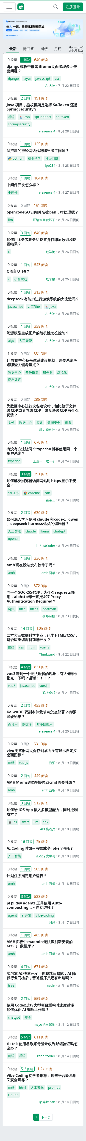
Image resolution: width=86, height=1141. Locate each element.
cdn (47, 493)
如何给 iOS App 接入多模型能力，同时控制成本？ (42, 812)
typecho (14, 461)
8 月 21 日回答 (68, 692)
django (13, 78)
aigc (11, 340)
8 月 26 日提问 (68, 220)
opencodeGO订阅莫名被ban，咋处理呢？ (42, 212)
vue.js (44, 647)
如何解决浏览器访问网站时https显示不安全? (41, 482)
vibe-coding (45, 915)
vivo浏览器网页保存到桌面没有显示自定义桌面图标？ (42, 752)
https (34, 609)
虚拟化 (62, 372)
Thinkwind (47, 654)
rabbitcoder (46, 1056)
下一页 (46, 1117)
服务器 (48, 372)
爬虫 (11, 609)
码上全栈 (48, 692)
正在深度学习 (45, 856)
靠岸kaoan (47, 1102)
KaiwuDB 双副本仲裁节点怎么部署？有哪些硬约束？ (41, 714)
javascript (42, 78)
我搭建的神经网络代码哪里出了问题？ (38, 150)
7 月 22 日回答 (68, 85)
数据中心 (14, 372)
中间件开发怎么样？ (23, 184)
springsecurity (19, 124)
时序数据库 (44, 724)
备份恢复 (31, 372)
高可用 (13, 724)
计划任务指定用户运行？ (27, 875)
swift (25, 822)
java (27, 117)
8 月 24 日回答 (68, 461)
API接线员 (47, 829)
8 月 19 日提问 (68, 763)
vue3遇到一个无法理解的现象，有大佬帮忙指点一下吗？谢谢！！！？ (42, 675)
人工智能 (34, 306)
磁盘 (68, 422)
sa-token (62, 117)
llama (44, 531)
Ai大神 (50, 85)
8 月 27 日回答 (68, 192)
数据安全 (53, 422)
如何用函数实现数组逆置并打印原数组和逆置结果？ (41, 241)
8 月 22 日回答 (68, 654)
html (32, 647)
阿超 (52, 922)
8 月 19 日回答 (68, 790)
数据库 (27, 724)
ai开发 (26, 915)
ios (15, 822)
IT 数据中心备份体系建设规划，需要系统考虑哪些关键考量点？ (42, 362)
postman (49, 609)
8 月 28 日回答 (68, 131)
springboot (42, 117)
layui (27, 78)
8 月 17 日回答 (68, 922)
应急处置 (14, 379)
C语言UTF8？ (18, 271)
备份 (11, 422)
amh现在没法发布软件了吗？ (31, 564)
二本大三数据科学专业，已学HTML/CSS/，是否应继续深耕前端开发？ (42, 637)
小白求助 (20, 279)
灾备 (39, 422)
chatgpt (59, 531)
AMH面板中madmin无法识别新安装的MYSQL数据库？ (40, 944)
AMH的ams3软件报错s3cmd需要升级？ (41, 782)
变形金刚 (48, 616)
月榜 (57, 48)
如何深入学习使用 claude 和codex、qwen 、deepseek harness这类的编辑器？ (42, 521)
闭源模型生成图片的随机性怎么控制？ (38, 332)
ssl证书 (13, 493)
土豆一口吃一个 (44, 461)
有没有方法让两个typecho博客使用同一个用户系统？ (42, 451)
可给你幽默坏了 (44, 220)
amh (11, 572)
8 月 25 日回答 (68, 429)
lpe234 (50, 165)
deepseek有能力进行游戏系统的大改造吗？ (43, 298)
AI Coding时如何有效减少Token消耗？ (40, 848)
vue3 (11, 685)
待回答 (28, 48)
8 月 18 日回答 (68, 829)
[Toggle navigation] (9, 6)
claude (30, 531)
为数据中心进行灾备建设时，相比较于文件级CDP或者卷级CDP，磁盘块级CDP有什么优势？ (43, 410)
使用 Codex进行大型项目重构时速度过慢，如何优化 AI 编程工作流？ (42, 1007)
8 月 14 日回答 (68, 1056)
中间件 (13, 192)
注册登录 (73, 6)
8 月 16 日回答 (68, 953)
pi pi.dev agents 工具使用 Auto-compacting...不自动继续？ (34, 905)
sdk (45, 822)
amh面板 (48, 573)
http (22, 609)
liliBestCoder (45, 545)
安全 (28, 1017)
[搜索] (56, 6)
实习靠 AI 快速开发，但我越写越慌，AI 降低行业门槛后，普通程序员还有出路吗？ (41, 975)
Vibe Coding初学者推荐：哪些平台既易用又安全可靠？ (41, 1077)
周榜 (44, 48)
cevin (51, 985)
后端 (11, 117)
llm (10, 220)
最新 (13, 48)
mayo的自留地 (44, 1024)
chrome (34, 493)
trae (11, 985)
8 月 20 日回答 (68, 731)
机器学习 (34, 158)
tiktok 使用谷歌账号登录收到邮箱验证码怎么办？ (42, 1046)
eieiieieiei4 (47, 131)
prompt (54, 1087)
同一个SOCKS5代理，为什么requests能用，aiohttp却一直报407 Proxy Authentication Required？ (41, 596)
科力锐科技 (47, 429)
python (18, 158)
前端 (11, 647)
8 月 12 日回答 (68, 1024)
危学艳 (50, 252)
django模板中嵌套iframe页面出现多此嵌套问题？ (42, 68)
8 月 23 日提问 (68, 616)
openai (13, 538)
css (57, 78)
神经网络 (51, 158)
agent (12, 915)
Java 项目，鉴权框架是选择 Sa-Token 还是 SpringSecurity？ (42, 107)
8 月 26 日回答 (68, 252)
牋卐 (52, 763)
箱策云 (50, 500)
